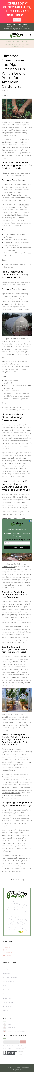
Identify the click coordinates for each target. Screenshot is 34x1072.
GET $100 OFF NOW (17, 547)
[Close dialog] (30, 521)
